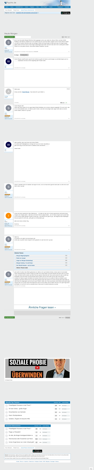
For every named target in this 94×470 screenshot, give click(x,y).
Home (7, 7)
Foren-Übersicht (8, 447)
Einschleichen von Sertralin (17, 412)
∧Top (91, 469)
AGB (44, 461)
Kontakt (17, 461)
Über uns (21, 461)
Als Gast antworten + (9, 36)
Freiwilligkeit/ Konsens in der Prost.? (20, 405)
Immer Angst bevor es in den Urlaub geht (21, 442)
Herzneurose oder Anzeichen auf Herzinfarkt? (23, 439)
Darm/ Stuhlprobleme (15, 415)
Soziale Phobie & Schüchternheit (27, 447)
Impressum (26, 461)
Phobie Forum (16, 447)
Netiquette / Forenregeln (50, 461)
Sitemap (57, 461)
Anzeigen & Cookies (38, 461)
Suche (26, 7)
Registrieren (60, 7)
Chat (37, 7)
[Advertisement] (42, 296)
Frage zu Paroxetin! (15, 432)
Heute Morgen (10, 33)
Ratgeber (32, 7)
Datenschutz (31, 461)
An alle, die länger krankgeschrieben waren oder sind (25, 435)
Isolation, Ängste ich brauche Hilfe (19, 419)
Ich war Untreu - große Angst (18, 408)
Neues (12, 7)
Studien (50, 7)
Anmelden (67, 7)
